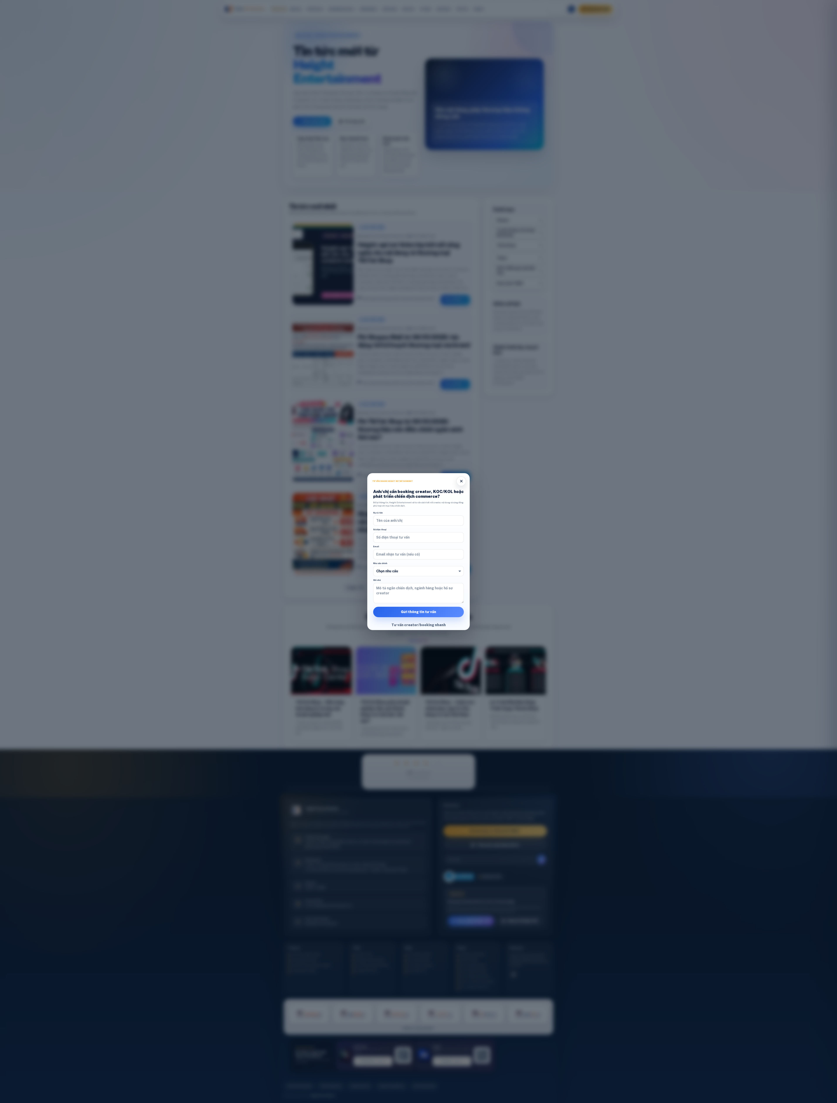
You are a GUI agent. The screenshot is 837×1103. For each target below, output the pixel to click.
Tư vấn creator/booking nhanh (418, 625)
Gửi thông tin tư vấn (418, 612)
